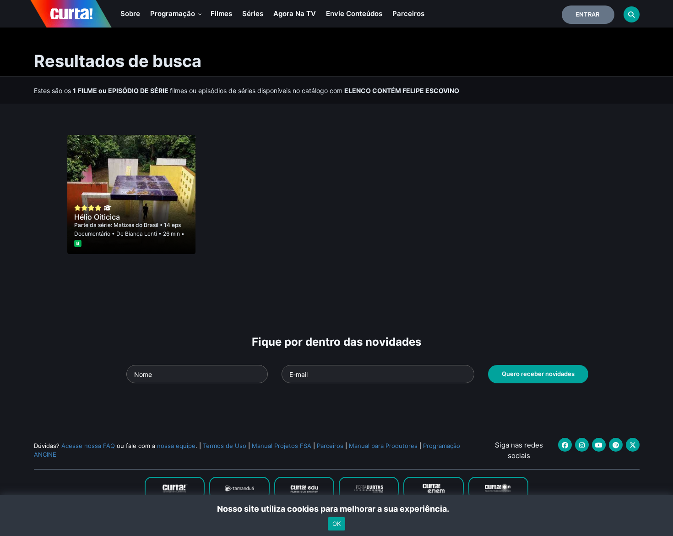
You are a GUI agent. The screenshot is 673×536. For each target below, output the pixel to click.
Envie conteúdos (354, 13)
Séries (252, 13)
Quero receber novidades (538, 373)
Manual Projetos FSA (281, 445)
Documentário (92, 233)
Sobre (130, 13)
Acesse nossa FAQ (88, 445)
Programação (173, 13)
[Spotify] (616, 445)
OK (336, 523)
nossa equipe (176, 445)
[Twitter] (633, 445)
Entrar (587, 14)
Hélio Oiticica (97, 216)
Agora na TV (294, 13)
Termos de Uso (224, 445)
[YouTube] (599, 445)
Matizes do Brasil (137, 224)
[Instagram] (582, 445)
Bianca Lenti (141, 233)
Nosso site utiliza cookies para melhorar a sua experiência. (336, 509)
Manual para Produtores (383, 445)
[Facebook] (565, 445)
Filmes (221, 13)
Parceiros (408, 13)
